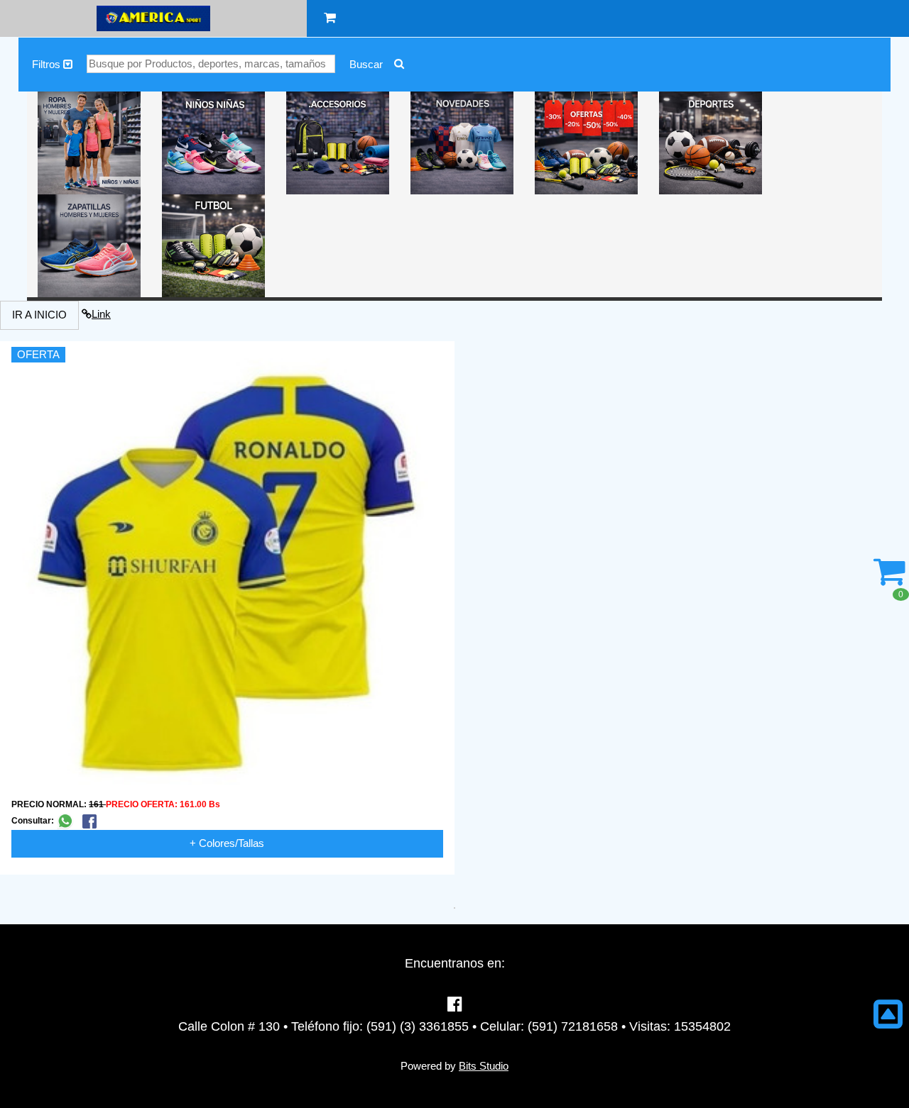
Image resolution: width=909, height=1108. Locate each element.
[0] (889, 579)
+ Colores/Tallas (227, 843)
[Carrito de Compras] (330, 18)
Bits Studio (483, 1066)
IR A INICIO (39, 315)
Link (101, 314)
